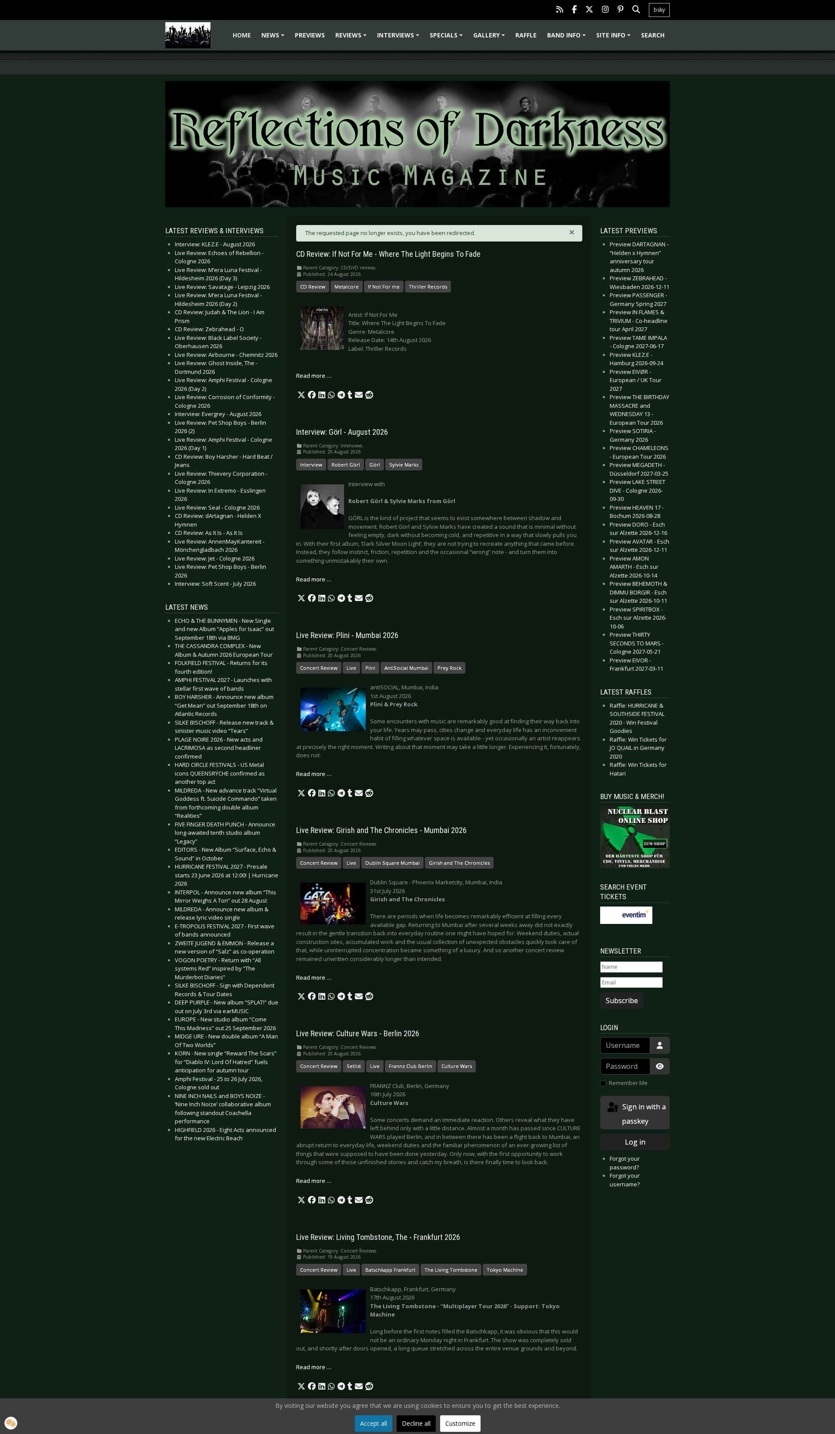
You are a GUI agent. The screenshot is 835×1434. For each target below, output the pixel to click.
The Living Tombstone (451, 1269)
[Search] (636, 10)
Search (653, 35)
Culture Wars (456, 1066)
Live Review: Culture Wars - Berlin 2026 (357, 1033)
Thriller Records (428, 286)
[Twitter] (589, 10)
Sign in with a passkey (643, 1114)
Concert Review (318, 668)
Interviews (399, 38)
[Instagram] (605, 10)
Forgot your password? (625, 1163)
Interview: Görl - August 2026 (342, 432)
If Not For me (384, 286)
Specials (447, 38)
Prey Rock (449, 668)
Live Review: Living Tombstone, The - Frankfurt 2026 (378, 1237)
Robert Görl (345, 464)
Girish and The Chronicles (459, 863)
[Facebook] (574, 10)
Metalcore (346, 286)
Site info (614, 38)
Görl (374, 464)
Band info (567, 38)
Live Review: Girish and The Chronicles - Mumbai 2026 (381, 830)
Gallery (490, 38)
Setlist (354, 1066)
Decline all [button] (416, 1423)
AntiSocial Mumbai (406, 668)
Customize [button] (460, 1423)
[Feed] (559, 10)
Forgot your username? (625, 1180)
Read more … (313, 375)
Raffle (526, 35)
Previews (310, 35)
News (274, 38)
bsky (659, 9)
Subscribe (622, 1000)
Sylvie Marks (403, 464)
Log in (635, 1142)
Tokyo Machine (505, 1269)
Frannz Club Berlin (410, 1066)
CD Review (312, 286)
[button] (301, 395)
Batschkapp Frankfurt (390, 1269)
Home (242, 35)
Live (351, 668)
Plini (370, 668)
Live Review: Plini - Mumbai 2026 (347, 635)
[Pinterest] (621, 10)
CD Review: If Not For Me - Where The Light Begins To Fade (388, 254)
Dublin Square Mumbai (392, 863)
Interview (311, 464)
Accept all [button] (373, 1423)
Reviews (352, 38)
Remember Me (628, 1083)
